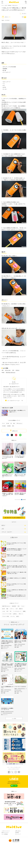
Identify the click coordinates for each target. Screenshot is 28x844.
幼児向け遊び (8, 370)
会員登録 (17, 832)
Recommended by (18, 499)
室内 (14, 423)
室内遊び (17, 370)
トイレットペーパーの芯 (6, 613)
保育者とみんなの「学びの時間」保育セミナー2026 (21, 641)
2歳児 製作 (14, 606)
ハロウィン (12, 608)
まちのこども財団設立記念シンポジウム (7, 687)
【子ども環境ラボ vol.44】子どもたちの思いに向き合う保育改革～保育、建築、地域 (21, 665)
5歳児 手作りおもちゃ (6, 606)
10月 (7, 611)
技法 (18, 606)
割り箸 (7, 423)
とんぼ (3, 611)
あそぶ (3, 525)
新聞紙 (24, 611)
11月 (16, 608)
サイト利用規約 (5, 834)
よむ (3, 528)
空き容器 (4, 425)
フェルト (22, 606)
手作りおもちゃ (15, 5)
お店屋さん (15, 613)
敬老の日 (20, 608)
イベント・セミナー (7, 532)
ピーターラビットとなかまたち (20, 686)
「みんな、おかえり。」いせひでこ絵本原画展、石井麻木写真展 (7, 664)
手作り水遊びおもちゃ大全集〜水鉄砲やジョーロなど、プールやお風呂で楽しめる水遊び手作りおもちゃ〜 (16, 596)
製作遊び (9, 5)
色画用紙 (9, 425)
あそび (6, 5)
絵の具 (3, 608)
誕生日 (17, 616)
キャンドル (13, 616)
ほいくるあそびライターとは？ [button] (13, 400)
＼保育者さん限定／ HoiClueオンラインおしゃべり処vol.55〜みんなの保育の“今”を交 (7, 642)
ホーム (3, 5)
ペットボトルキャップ (17, 611)
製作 (13, 425)
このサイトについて (6, 830)
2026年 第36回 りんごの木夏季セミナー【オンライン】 (7, 709)
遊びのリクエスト (5, 832)
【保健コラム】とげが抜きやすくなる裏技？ (15, 561)
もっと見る (14, 718)
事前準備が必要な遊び (10, 372)
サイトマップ (18, 834)
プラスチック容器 (5, 616)
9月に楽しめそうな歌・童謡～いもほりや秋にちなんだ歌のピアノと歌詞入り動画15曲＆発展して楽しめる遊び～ (17, 567)
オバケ (3, 423)
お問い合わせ (18, 830)
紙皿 (7, 608)
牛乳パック (21, 613)
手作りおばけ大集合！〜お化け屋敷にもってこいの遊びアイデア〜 (17, 411)
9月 (10, 611)
